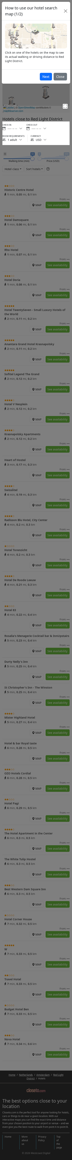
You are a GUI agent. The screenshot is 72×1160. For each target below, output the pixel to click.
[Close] (66, 11)
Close (60, 76)
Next (45, 76)
